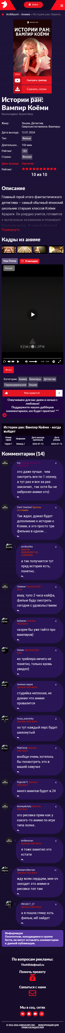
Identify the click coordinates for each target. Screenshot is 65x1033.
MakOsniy (22, 748)
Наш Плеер (9, 261)
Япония (27, 156)
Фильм (26, 138)
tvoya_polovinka (25, 719)
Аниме (23, 379)
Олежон (21, 587)
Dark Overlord (24, 507)
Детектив (50, 379)
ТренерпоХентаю (26, 870)
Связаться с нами (32, 987)
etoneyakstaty (24, 806)
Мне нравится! (42, 393)
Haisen (20, 650)
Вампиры (35, 379)
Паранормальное (15, 384)
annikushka (27, 547)
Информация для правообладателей (40, 1026)
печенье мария (25, 684)
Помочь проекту (32, 972)
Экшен (33, 384)
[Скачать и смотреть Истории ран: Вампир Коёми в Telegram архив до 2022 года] (4, 416)
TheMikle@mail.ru (32, 964)
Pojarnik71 (22, 782)
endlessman (27, 841)
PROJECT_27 (27, 904)
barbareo (21, 621)
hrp (18, 463)
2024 (17, 74)
